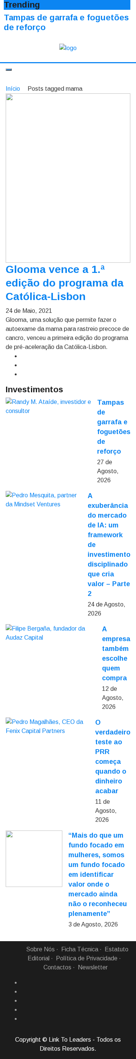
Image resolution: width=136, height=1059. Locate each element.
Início (13, 88)
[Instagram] (24, 1010)
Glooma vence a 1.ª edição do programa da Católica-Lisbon (65, 283)
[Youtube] (24, 1019)
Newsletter (93, 967)
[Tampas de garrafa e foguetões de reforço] (48, 407)
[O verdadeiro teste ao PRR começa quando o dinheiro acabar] (47, 727)
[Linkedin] (24, 992)
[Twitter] (24, 1001)
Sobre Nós (40, 949)
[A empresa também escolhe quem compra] (51, 633)
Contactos (57, 967)
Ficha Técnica (79, 949)
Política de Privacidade (86, 958)
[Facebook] (24, 983)
